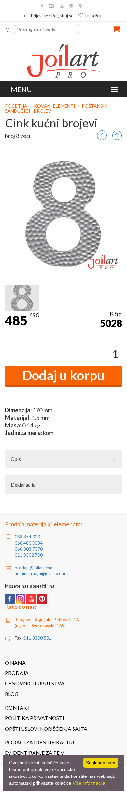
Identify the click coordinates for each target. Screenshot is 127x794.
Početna (16, 106)
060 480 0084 (29, 543)
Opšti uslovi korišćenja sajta (46, 729)
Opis (16, 459)
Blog (11, 694)
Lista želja (94, 15)
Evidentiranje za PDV (34, 753)
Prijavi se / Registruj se (52, 15)
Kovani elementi (54, 106)
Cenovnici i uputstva (34, 683)
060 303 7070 (29, 549)
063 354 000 (27, 536)
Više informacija (89, 783)
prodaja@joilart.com (34, 567)
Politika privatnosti (34, 718)
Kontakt (18, 708)
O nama (15, 663)
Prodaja (17, 673)
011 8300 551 (37, 638)
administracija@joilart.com (40, 573)
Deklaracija (23, 484)
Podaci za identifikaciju (39, 742)
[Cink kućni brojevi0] (22, 298)
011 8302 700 (29, 555)
